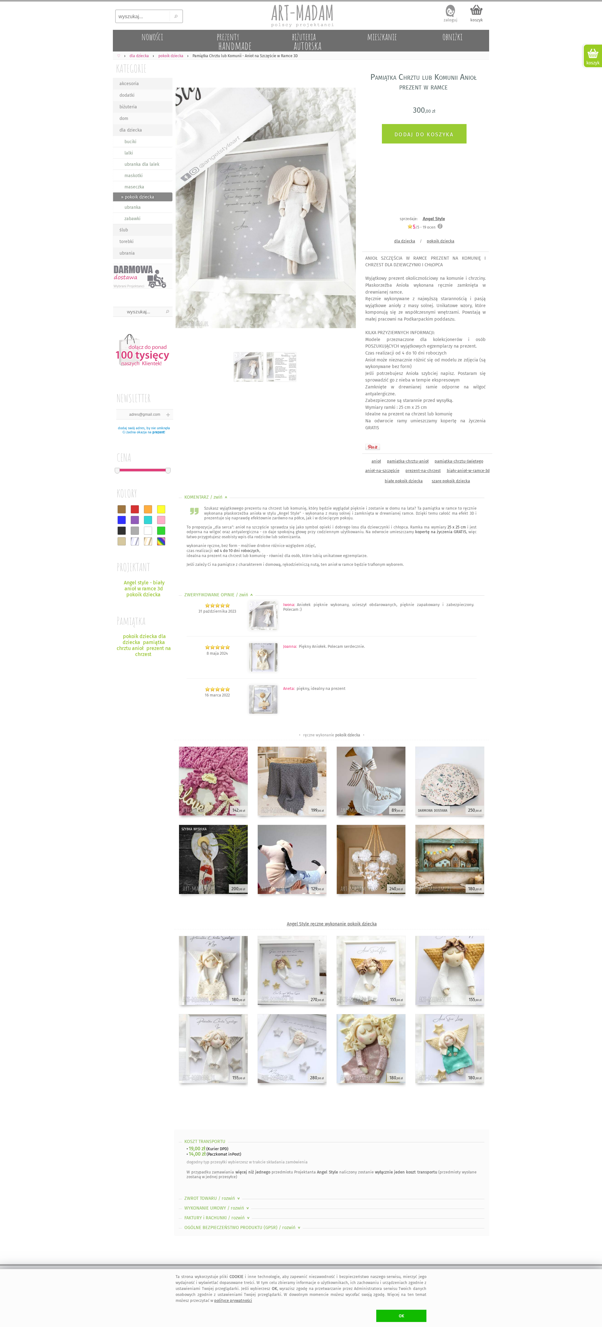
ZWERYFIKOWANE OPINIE (219, 595)
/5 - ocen (424, 227)
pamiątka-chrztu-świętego (459, 461)
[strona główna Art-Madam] (301, 16)
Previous (184, 209)
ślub (123, 230)
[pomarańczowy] (148, 509)
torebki (126, 241)
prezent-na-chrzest (423, 470)
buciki (130, 141)
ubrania (127, 253)
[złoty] (148, 541)
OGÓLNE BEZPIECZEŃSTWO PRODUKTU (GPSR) (243, 1227)
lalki (128, 153)
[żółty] (161, 509)
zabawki (132, 218)
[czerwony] (135, 509)
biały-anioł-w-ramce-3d (468, 470)
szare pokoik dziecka (451, 481)
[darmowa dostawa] (142, 276)
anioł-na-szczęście (382, 470)
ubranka (132, 207)
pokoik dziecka (440, 241)
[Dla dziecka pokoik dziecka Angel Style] (263, 712)
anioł (376, 461)
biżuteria (128, 107)
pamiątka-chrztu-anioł (408, 461)
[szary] (135, 531)
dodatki (127, 95)
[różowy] (161, 520)
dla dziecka (130, 130)
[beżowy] (122, 541)
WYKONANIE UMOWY (217, 1208)
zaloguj (450, 20)
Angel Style (434, 218)
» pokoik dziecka (137, 197)
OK (401, 1315)
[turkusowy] (148, 520)
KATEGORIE (131, 68)
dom (123, 118)
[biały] (148, 531)
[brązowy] (122, 509)
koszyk (476, 20)
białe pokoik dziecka (404, 481)
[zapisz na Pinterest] (372, 447)
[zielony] (161, 531)
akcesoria (129, 83)
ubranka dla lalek (141, 164)
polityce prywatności (233, 1300)
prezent (158, 432)
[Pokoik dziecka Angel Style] (263, 670)
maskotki (133, 175)
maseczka (134, 187)
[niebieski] (122, 520)
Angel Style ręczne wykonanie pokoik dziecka (332, 924)
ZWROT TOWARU (212, 1198)
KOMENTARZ (206, 497)
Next (345, 209)
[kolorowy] (161, 541)
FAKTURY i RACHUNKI (217, 1218)
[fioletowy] (135, 520)
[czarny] (122, 531)
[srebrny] (135, 541)
